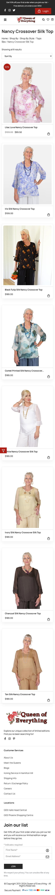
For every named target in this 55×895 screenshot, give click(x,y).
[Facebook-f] (6, 703)
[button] (3, 450)
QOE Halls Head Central (15, 773)
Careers (8, 752)
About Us (8, 721)
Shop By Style (27, 1)
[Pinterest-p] (15, 703)
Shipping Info (10, 741)
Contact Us (9, 757)
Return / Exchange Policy (16, 747)
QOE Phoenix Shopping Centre (18, 778)
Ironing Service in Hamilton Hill (18, 736)
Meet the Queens (12, 726)
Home (5, 1)
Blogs (6, 731)
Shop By (14, 1)
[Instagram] (10, 703)
